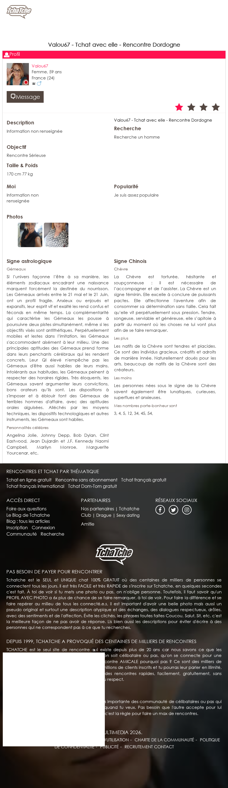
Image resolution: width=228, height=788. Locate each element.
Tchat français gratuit (143, 480)
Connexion (43, 527)
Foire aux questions (26, 508)
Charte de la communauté (164, 739)
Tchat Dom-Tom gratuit (92, 486)
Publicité (109, 746)
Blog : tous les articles (28, 521)
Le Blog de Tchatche (28, 515)
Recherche (52, 534)
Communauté (21, 534)
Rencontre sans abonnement (86, 480)
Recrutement (139, 746)
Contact (164, 746)
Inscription (17, 527)
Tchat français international (35, 486)
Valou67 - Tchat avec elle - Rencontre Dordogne (163, 120)
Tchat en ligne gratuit (28, 480)
